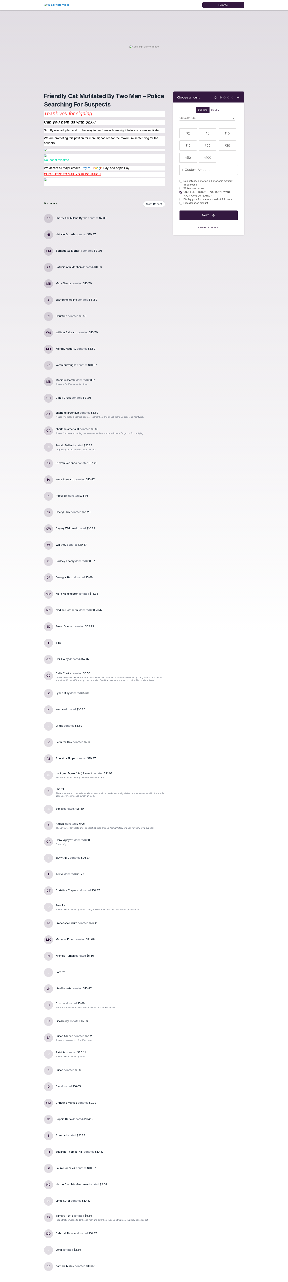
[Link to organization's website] (57, 4)
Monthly (215, 110)
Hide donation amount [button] (196, 203)
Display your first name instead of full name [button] (208, 199)
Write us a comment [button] (195, 188)
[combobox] (207, 118)
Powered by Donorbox (208, 227)
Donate (223, 5)
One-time (202, 110)
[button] (188, 133)
